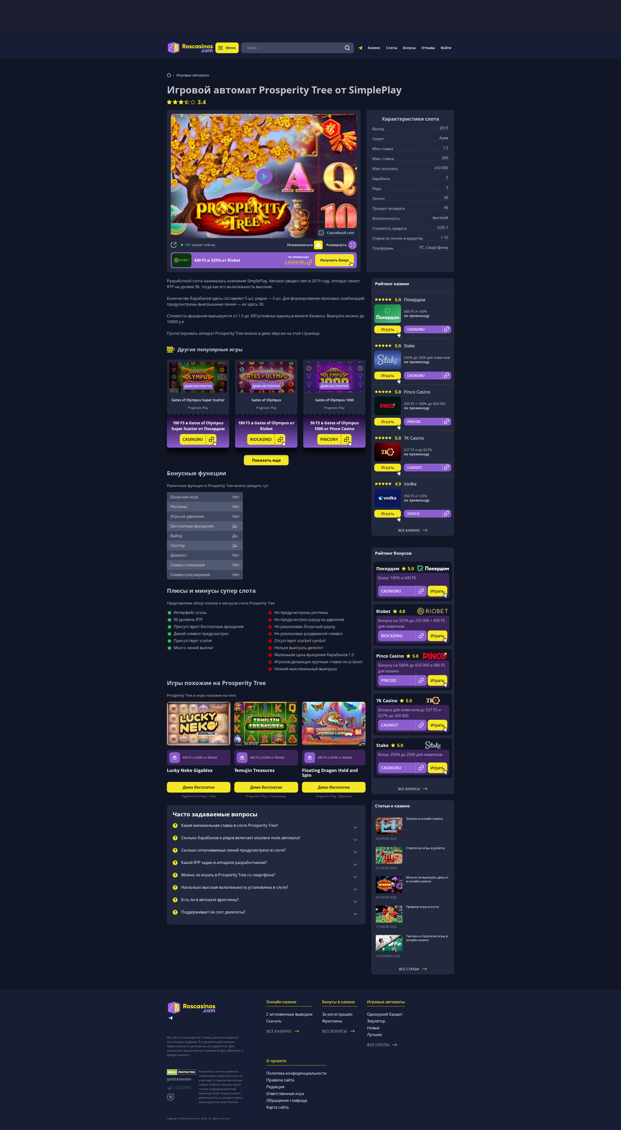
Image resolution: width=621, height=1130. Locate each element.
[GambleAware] (181, 1079)
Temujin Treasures (254, 770)
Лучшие (374, 1035)
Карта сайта (277, 1107)
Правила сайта (280, 1080)
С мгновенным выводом (289, 1014)
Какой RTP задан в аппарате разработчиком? (224, 862)
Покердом (414, 299)
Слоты (391, 47)
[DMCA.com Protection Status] (181, 1072)
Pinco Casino (417, 391)
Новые (373, 1028)
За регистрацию (337, 1014)
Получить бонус (334, 260)
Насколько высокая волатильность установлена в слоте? (234, 887)
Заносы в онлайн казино (424, 818)
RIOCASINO (261, 439)
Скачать (273, 1021)
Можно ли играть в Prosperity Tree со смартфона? (228, 875)
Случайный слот (340, 232)
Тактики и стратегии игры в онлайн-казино (427, 938)
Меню (231, 47)
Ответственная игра (285, 1094)
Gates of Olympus (266, 400)
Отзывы (428, 47)
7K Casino (414, 437)
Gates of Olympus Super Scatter (198, 400)
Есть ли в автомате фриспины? (210, 899)
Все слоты (378, 1044)
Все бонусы (409, 789)
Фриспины (332, 1021)
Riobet (383, 611)
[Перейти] (360, 48)
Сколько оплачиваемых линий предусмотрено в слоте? (233, 850)
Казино (374, 47)
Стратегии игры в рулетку (425, 848)
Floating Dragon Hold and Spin (330, 773)
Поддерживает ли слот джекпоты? (213, 912)
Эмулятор (376, 1021)
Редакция (275, 1087)
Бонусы (409, 47)
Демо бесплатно (198, 386)
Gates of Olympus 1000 (334, 400)
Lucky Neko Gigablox (189, 770)
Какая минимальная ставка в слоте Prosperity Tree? (229, 825)
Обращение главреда (286, 1100)
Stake (409, 345)
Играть (387, 329)
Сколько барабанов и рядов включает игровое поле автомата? (240, 838)
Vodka (410, 483)
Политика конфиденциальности (296, 1073)
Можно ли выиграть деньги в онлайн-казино (427, 879)
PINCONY (329, 439)
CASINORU (193, 439)
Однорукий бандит (384, 1014)
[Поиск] (347, 47)
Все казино (409, 530)
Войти (446, 47)
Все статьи (409, 969)
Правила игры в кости (422, 907)
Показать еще (266, 460)
